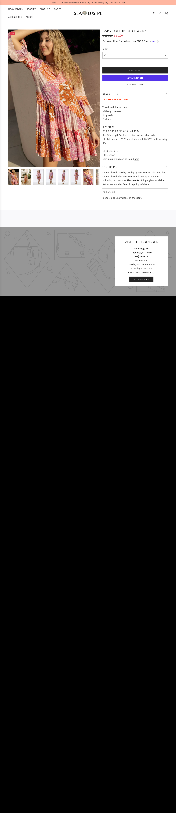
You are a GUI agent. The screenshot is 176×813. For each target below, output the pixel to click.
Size (105, 49)
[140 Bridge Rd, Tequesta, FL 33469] (88, 261)
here (136, 158)
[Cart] (166, 13)
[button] (10, 98)
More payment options (135, 84)
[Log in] (160, 13)
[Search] (154, 13)
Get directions (141, 279)
